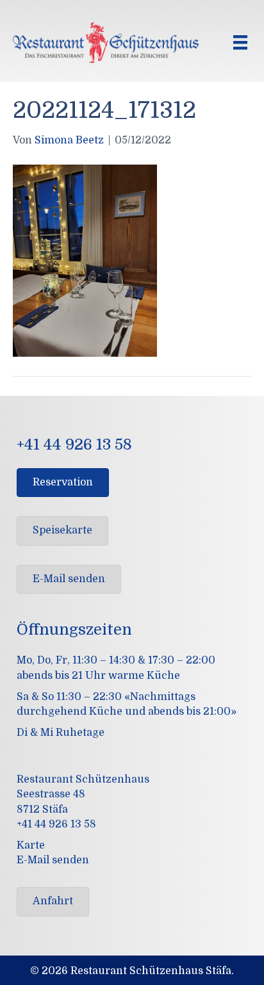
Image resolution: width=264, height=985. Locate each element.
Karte (31, 845)
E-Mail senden (53, 860)
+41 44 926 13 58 (56, 824)
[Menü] (240, 42)
